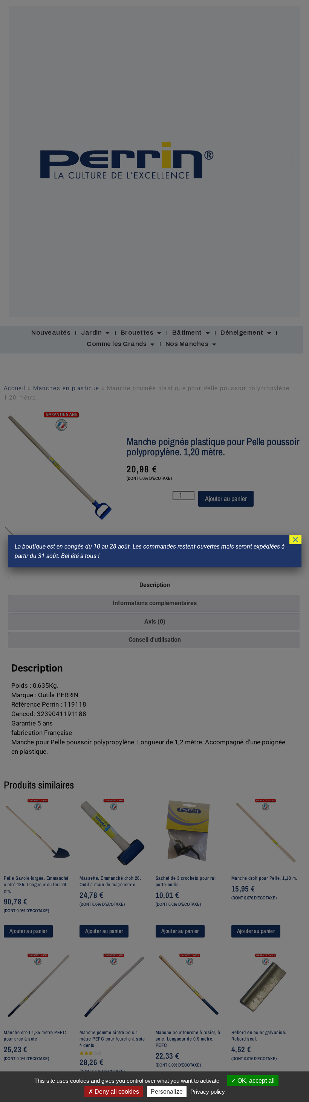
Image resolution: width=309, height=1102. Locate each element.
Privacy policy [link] (207, 1091)
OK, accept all (255, 1080)
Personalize (167, 1091)
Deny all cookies (116, 1091)
